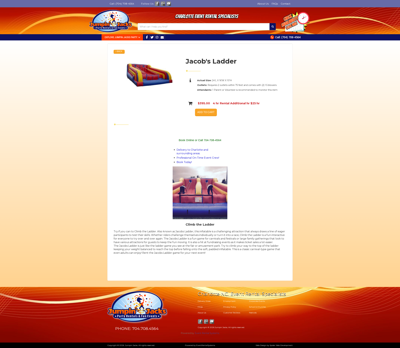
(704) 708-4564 (124, 3)
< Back (118, 51)
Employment (229, 301)
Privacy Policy (229, 307)
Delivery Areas (204, 301)
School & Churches (257, 307)
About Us (263, 3)
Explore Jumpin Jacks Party (121, 37)
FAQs (275, 3)
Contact (285, 3)
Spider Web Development (281, 345)
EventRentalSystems (205, 345)
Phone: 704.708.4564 (137, 328)
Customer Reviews (231, 312)
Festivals (253, 312)
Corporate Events (257, 301)
